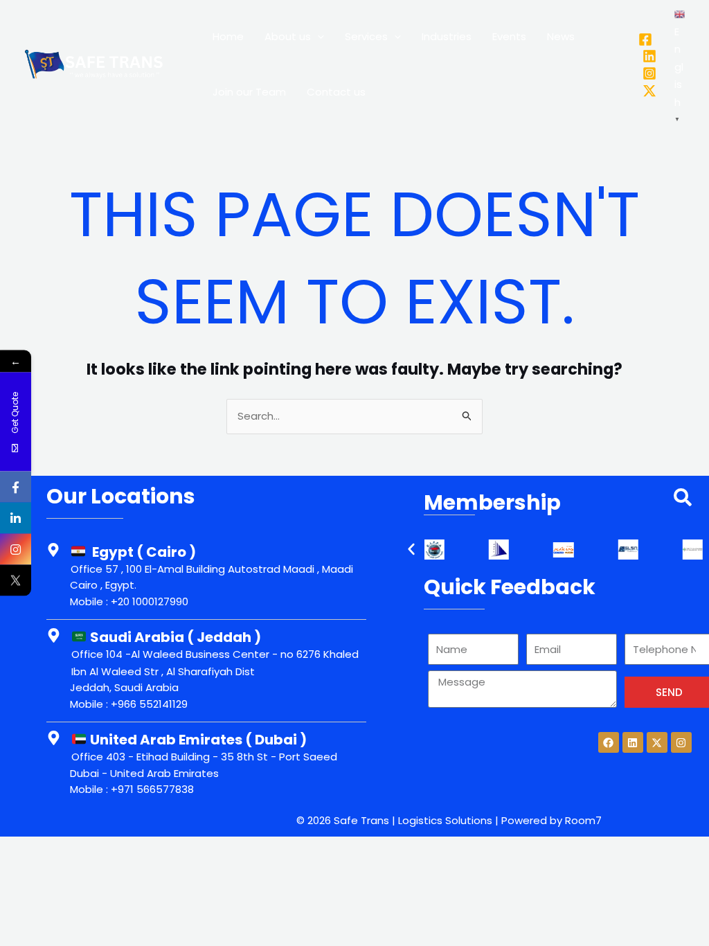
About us (287, 36)
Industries (447, 36)
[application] (317, 36)
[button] (411, 549)
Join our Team (249, 91)
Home (228, 36)
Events (509, 36)
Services (366, 36)
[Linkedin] (649, 56)
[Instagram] (649, 73)
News (561, 36)
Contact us (336, 91)
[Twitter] (649, 91)
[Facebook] (645, 39)
